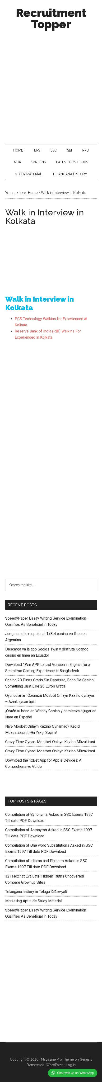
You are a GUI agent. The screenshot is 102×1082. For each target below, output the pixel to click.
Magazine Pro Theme (57, 1059)
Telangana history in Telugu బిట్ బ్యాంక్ (36, 891)
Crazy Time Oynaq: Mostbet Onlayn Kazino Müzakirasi (50, 742)
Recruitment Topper (51, 18)
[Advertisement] (51, 86)
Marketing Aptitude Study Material (33, 901)
